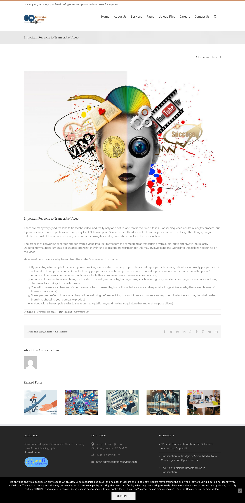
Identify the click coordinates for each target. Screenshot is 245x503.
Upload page (32, 452)
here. (230, 485)
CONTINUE (123, 496)
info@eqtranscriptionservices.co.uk (117, 461)
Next (215, 57)
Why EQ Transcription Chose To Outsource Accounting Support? (187, 446)
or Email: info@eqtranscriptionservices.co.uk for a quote (84, 4)
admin (30, 312)
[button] (215, 16)
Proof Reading (65, 312)
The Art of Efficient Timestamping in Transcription (183, 470)
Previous (203, 57)
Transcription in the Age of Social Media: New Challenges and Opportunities (189, 458)
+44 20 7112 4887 (39, 4)
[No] (240, 490)
